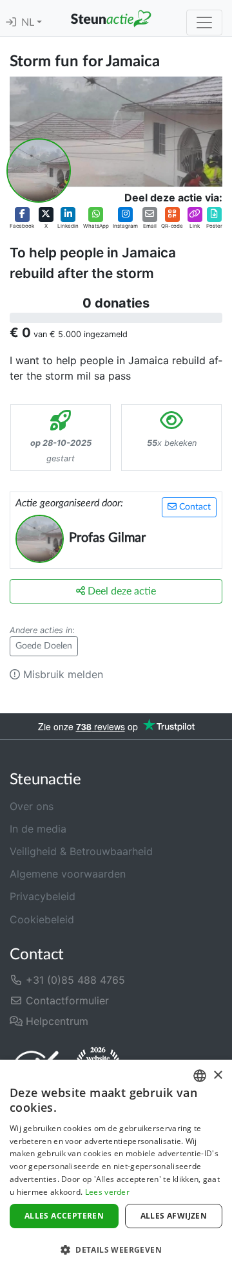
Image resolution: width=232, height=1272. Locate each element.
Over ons (31, 806)
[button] (22, 218)
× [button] (217, 1075)
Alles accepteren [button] (64, 1215)
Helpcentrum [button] (55, 1021)
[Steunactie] (110, 18)
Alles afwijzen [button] (174, 1215)
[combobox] (199, 1075)
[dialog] (116, 1166)
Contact (194, 507)
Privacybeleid (42, 896)
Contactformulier (66, 1000)
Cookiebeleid (42, 919)
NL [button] (29, 22)
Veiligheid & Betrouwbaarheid (81, 851)
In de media (38, 828)
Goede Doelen (43, 645)
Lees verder (107, 1191)
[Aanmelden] (11, 22)
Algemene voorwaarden (68, 873)
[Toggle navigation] (204, 22)
